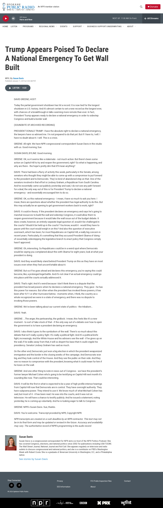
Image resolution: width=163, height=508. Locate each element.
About (130, 26)
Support (77, 26)
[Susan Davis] (11, 442)
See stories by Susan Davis (33, 459)
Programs (28, 26)
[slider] (17, 18)
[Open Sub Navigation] (19, 26)
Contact (127, 481)
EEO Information (63, 487)
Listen (14, 26)
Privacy (60, 481)
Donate (154, 6)
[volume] (13, 18)
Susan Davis (18, 78)
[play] (6, 18)
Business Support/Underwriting (104, 26)
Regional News (47, 26)
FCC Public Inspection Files (101, 481)
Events (63, 26)
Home (5, 26)
